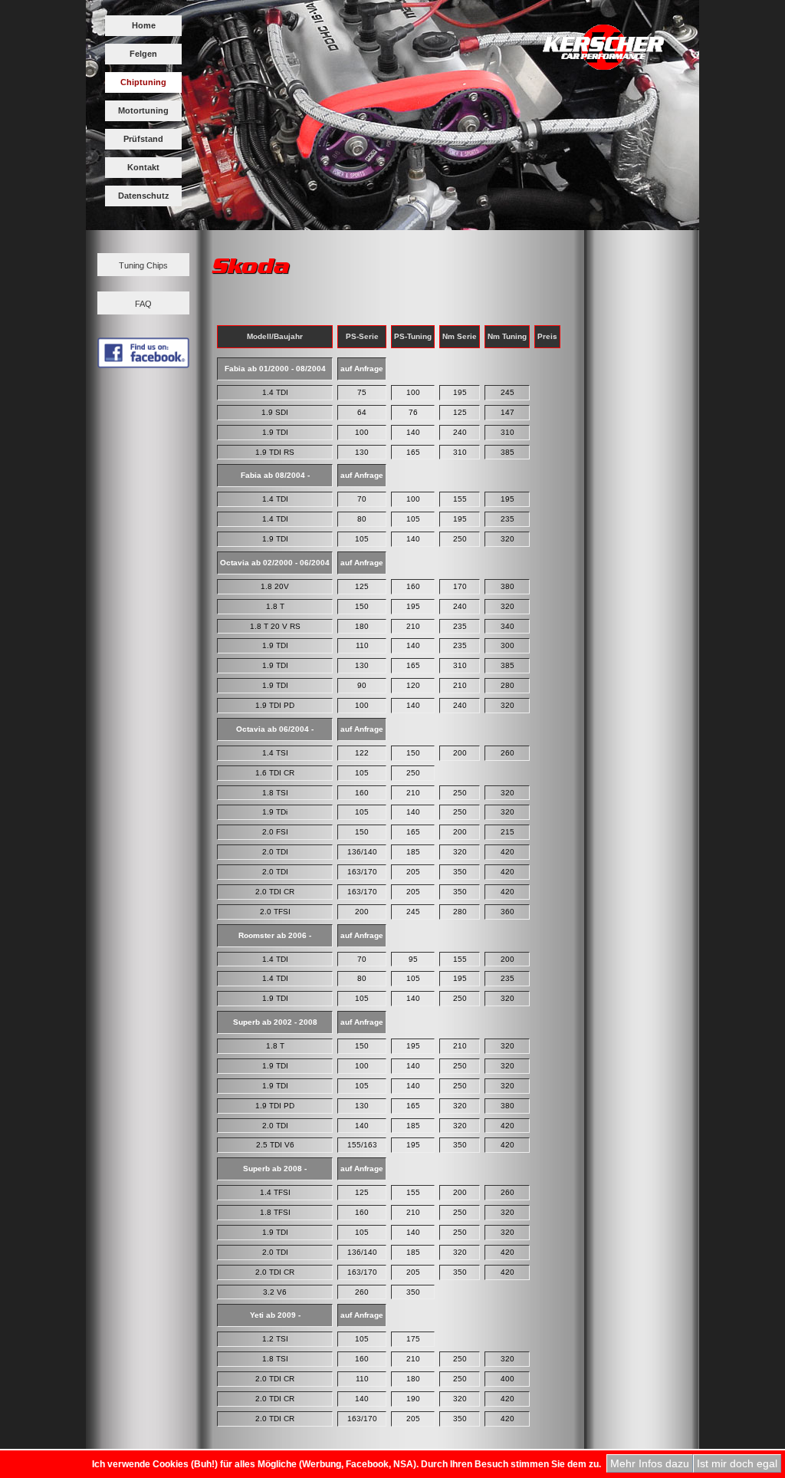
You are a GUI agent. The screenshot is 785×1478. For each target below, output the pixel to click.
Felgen (143, 53)
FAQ (143, 303)
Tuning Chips (143, 265)
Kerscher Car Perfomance (603, 53)
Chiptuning (143, 82)
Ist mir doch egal (737, 1463)
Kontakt (143, 167)
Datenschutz (143, 195)
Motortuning (143, 110)
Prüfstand (143, 138)
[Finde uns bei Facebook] (143, 364)
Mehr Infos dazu (649, 1463)
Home (144, 25)
